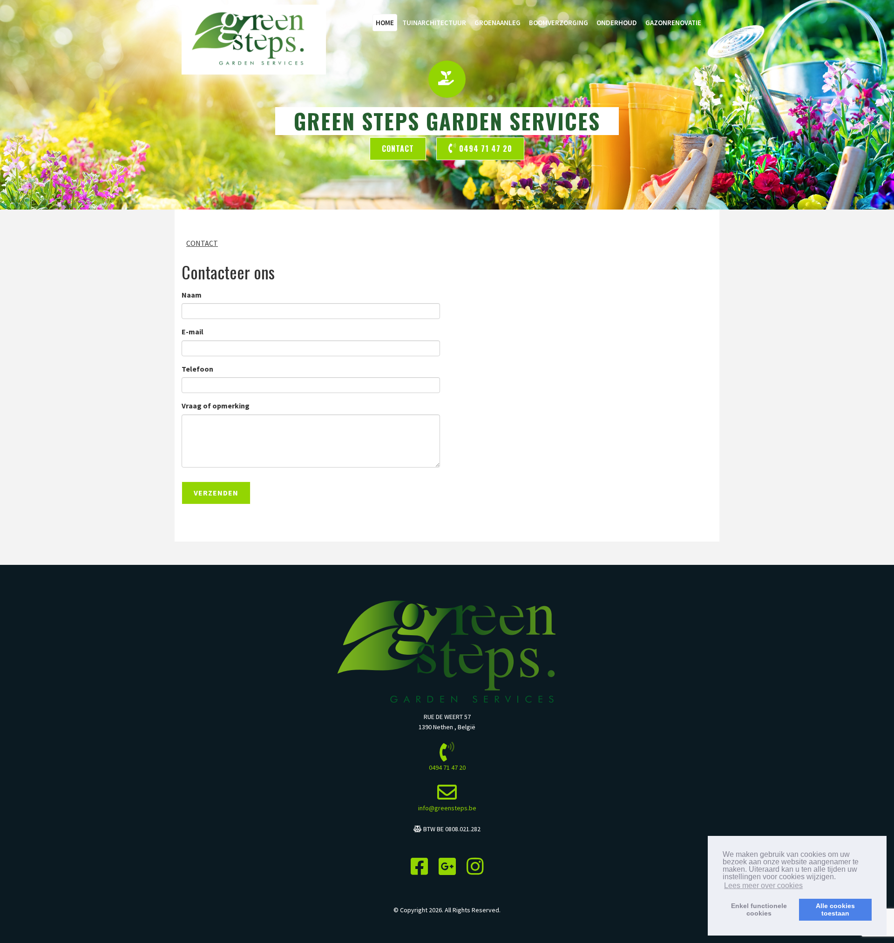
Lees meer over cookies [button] (763, 885)
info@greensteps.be (447, 808)
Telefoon (197, 368)
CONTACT (202, 243)
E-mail (192, 331)
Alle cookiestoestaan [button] (835, 909)
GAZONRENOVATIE (673, 22)
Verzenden (216, 492)
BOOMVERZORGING (558, 22)
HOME (385, 22)
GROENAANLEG (497, 22)
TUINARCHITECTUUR (434, 22)
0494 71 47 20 (484, 148)
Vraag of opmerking (216, 405)
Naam (192, 294)
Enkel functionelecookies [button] (759, 909)
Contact (398, 148)
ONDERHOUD (616, 22)
